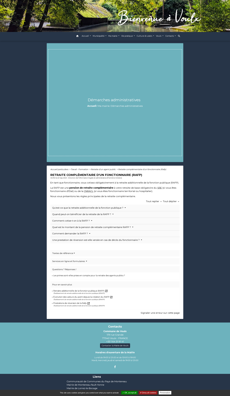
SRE (159, 187)
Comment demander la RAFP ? (70, 233)
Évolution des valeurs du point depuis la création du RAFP (83, 297)
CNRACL (88, 191)
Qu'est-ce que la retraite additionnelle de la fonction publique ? (88, 207)
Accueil (91, 105)
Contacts (115, 326)
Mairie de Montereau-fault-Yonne (85, 384)
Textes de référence (62, 253)
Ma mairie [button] (113, 36)
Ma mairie (103, 105)
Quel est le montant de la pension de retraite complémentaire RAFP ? (92, 227)
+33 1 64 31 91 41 (115, 341)
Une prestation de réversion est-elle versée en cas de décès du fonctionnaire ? (96, 240)
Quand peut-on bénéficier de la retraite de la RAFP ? (82, 214)
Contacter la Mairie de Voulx (115, 345)
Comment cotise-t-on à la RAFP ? (71, 220)
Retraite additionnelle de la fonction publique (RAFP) (80, 291)
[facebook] (115, 366)
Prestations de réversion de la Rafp (71, 303)
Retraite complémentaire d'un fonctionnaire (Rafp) (142, 169)
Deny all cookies (149, 393)
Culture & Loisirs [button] (145, 36)
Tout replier (154, 201)
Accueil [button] (85, 36)
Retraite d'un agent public (103, 169)
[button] (77, 36)
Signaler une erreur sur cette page (160, 312)
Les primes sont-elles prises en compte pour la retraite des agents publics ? (89, 275)
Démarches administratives (127, 105)
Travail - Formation (80, 169)
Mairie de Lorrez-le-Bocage (82, 388)
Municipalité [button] (99, 36)
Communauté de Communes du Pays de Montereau (97, 381)
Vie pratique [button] (127, 36)
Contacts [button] (169, 36)
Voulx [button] (159, 36)
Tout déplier (171, 201)
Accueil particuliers (59, 169)
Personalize (165, 393)
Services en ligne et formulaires (68, 261)
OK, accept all (130, 393)
